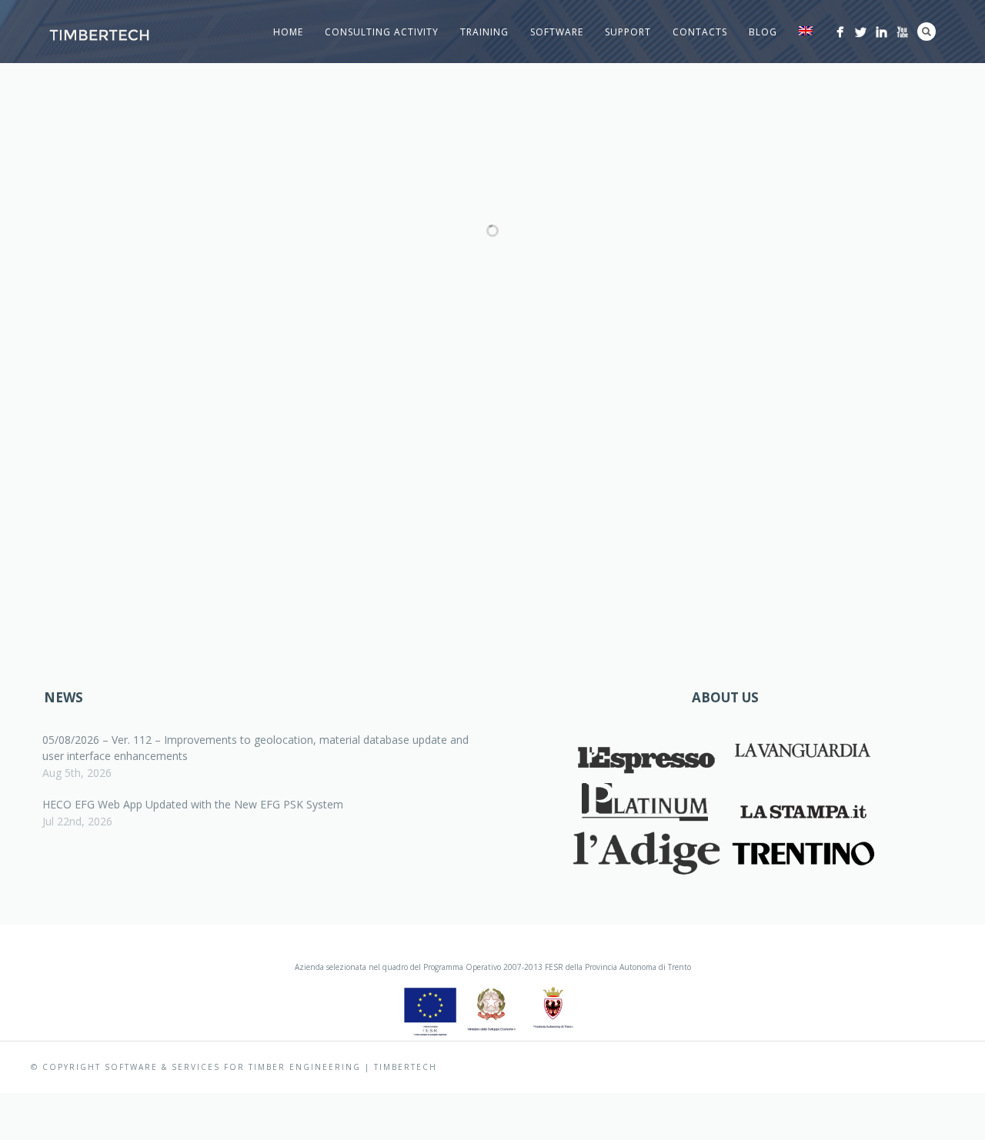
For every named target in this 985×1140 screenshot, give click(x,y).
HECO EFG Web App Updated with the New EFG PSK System (192, 804)
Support (628, 31)
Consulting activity (382, 31)
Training (484, 31)
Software (556, 31)
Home (288, 31)
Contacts (700, 31)
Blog (763, 31)
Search (926, 31)
